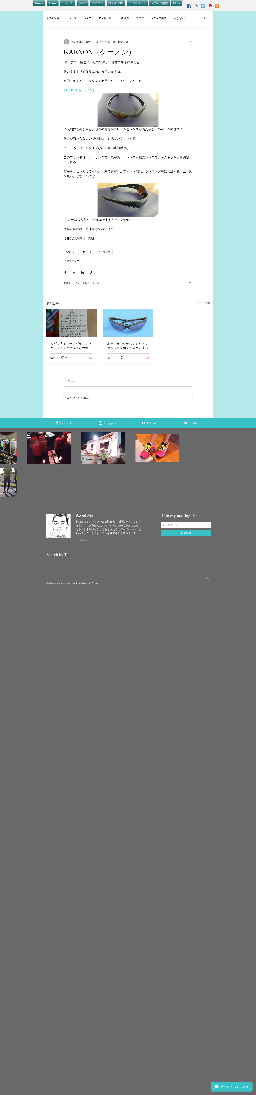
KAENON (71, 251)
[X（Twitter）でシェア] (73, 272)
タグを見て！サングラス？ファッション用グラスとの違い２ (71, 346)
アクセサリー (106, 18)
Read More (82, 540)
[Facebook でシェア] (65, 272)
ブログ (140, 18)
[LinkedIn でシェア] (82, 272)
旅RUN (125, 18)
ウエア (87, 18)
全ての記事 (52, 18)
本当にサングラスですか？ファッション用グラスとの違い (127, 346)
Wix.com (95, 583)
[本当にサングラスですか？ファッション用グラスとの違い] (128, 323)
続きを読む (180, 18)
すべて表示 (204, 302)
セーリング (104, 251)
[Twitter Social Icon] (203, 6)
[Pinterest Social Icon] (210, 6)
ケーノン (87, 251)
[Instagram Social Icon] (196, 6)
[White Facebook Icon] (57, 423)
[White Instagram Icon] (100, 423)
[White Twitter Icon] (186, 423)
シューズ (71, 18)
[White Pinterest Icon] (143, 423)
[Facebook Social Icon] (189, 6)
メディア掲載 (158, 18)
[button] (205, 18)
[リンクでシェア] (90, 272)
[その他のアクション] (190, 42)
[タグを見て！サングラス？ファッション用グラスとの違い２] (71, 323)
